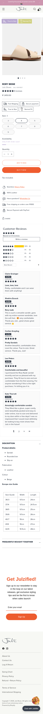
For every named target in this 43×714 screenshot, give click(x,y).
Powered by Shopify (8, 705)
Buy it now (21, 170)
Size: (5, 115)
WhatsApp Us (25, 198)
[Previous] (3, 2)
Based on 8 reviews (11, 235)
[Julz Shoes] (21, 9)
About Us (6, 656)
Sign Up (21, 617)
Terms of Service (9, 687)
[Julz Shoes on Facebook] (3, 648)
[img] (21, 281)
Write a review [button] (22, 239)
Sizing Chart (7, 671)
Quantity (5, 149)
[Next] (39, 2)
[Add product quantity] (4, 154)
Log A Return (7, 664)
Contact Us (7, 660)
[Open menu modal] (3, 9)
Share (7, 219)
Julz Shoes (6, 87)
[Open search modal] (34, 9)
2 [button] (18, 431)
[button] (8, 91)
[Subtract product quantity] (11, 154)
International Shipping (11, 692)
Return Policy (19, 187)
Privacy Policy (8, 676)
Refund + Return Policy (11, 680)
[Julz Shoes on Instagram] (7, 648)
